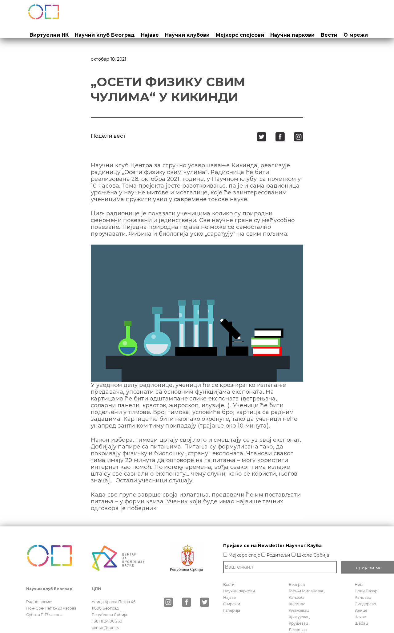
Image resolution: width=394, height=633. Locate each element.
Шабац (361, 623)
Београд (297, 584)
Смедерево (365, 604)
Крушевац (298, 623)
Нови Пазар (366, 591)
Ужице (361, 610)
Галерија (231, 610)
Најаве (150, 35)
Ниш (359, 584)
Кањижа (296, 597)
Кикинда (297, 604)
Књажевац (299, 610)
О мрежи (356, 35)
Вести (329, 35)
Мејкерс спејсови (240, 35)
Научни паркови (292, 35)
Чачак (360, 617)
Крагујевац (299, 617)
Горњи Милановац (306, 591)
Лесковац (298, 629)
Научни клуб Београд (105, 35)
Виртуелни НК (49, 35)
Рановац (363, 597)
